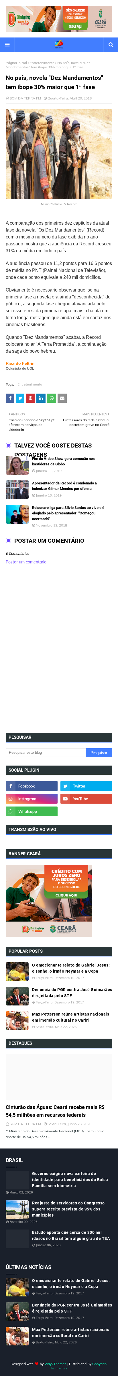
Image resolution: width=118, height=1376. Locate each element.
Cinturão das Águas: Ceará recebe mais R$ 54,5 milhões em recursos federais (55, 1111)
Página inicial (16, 63)
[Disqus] (59, 650)
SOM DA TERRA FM (25, 98)
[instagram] (32, 799)
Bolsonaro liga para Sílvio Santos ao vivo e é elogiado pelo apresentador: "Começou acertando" (68, 513)
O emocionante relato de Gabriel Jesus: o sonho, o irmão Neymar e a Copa (71, 968)
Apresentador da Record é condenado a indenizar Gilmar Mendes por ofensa (64, 486)
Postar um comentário (26, 562)
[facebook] (32, 786)
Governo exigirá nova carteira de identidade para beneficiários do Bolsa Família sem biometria (70, 1179)
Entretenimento (42, 63)
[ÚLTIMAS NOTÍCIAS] (59, 1077)
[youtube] (86, 799)
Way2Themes (55, 1364)
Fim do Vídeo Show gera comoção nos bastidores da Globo (63, 461)
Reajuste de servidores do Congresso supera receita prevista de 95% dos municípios (68, 1209)
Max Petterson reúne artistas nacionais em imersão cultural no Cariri (70, 1017)
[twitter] (86, 786)
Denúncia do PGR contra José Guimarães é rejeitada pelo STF (72, 992)
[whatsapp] (32, 811)
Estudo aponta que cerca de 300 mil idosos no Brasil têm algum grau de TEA (71, 1235)
